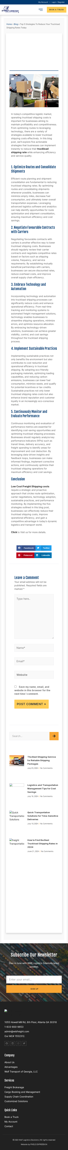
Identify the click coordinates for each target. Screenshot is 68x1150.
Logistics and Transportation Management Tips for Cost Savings (42, 788)
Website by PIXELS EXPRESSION (34, 1144)
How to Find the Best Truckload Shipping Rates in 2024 (42, 843)
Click (14, 532)
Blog (16, 24)
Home (9, 24)
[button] (40, 9)
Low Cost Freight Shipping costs (30, 486)
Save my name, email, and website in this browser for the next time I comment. (32, 690)
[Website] (34, 675)
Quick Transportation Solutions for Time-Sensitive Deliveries (42, 816)
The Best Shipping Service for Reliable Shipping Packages (41, 760)
